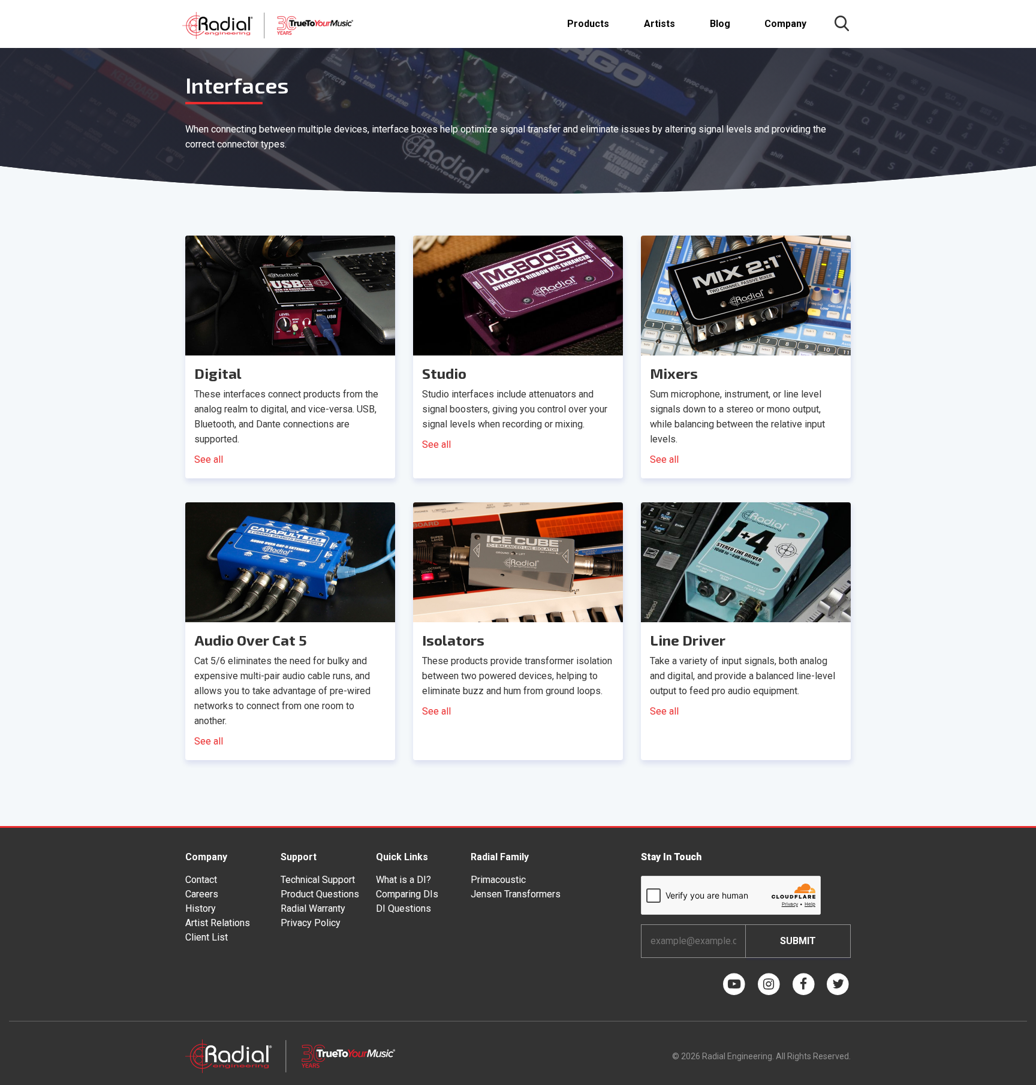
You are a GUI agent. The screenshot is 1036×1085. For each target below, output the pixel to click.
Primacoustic (498, 879)
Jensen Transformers (516, 894)
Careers (201, 894)
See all (208, 459)
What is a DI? (403, 879)
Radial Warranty (313, 908)
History (200, 908)
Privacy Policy (311, 923)
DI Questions (403, 908)
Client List (206, 937)
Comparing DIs (407, 894)
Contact (201, 879)
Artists (659, 23)
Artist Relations (217, 923)
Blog (720, 23)
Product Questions (320, 894)
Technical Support (318, 879)
